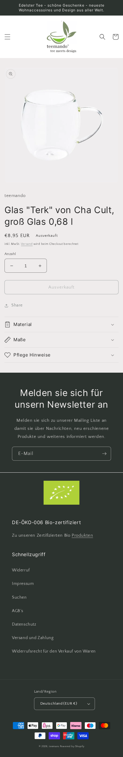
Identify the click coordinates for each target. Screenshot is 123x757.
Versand (27, 244)
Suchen (19, 597)
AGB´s (17, 611)
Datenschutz (24, 624)
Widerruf (21, 570)
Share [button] (17, 305)
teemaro (54, 746)
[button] (7, 36)
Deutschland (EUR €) (58, 703)
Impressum (23, 583)
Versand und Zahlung (32, 637)
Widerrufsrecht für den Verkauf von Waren (54, 651)
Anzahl (10, 254)
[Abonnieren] (104, 454)
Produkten (82, 535)
